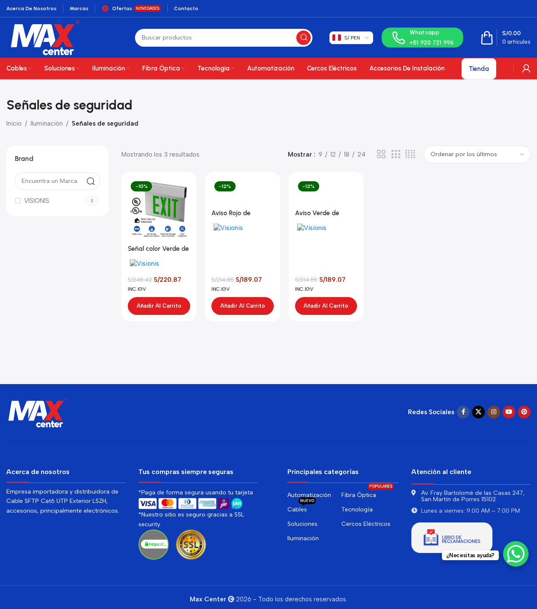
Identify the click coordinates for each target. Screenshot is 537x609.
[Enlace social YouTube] (509, 412)
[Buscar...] (303, 38)
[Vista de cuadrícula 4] (410, 154)
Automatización (309, 495)
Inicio (14, 123)
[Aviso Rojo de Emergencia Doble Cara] (242, 191)
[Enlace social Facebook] (463, 412)
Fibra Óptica (366, 493)
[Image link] (38, 411)
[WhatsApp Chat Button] (516, 554)
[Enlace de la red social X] (478, 412)
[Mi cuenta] (526, 68)
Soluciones (302, 524)
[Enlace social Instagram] (493, 412)
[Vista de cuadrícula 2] (381, 154)
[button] (159, 306)
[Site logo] (45, 37)
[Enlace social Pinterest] (524, 412)
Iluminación (47, 123)
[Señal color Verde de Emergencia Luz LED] (159, 209)
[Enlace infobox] (422, 38)
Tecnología (357, 509)
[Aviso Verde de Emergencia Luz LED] (326, 191)
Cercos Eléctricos (366, 524)
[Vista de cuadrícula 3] (395, 154)
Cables (300, 507)
